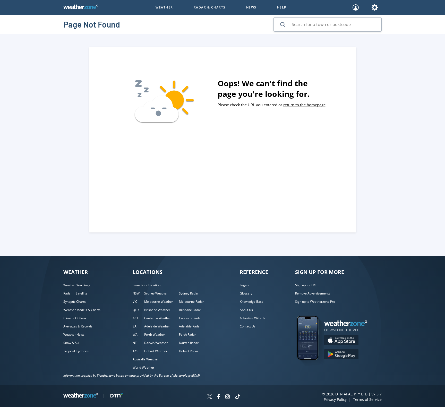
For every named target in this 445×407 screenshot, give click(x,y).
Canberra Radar (190, 318)
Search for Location (146, 285)
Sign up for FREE (306, 285)
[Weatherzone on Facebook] (218, 397)
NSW (136, 293)
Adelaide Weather (157, 326)
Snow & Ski (71, 343)
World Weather (143, 367)
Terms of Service (367, 399)
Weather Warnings (76, 285)
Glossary (246, 293)
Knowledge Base (251, 301)
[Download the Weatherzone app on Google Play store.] (341, 355)
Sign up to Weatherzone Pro (315, 301)
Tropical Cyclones (76, 351)
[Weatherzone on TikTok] (237, 397)
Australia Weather (146, 359)
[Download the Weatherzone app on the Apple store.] (341, 341)
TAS (135, 351)
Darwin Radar (189, 343)
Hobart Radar (188, 351)
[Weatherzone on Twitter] (209, 397)
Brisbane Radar (190, 310)
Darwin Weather (156, 343)
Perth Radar (187, 334)
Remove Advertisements (312, 293)
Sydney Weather (156, 293)
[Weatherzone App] (312, 366)
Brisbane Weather (157, 310)
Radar (67, 293)
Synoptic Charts (74, 301)
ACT (136, 318)
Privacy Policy (335, 399)
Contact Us (247, 326)
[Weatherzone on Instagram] (227, 397)
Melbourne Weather (158, 301)
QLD (136, 310)
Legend (245, 285)
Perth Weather (154, 334)
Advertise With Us (252, 318)
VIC (135, 301)
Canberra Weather (157, 318)
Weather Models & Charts (81, 310)
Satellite (81, 293)
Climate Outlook (74, 318)
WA (135, 334)
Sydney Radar (189, 293)
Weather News (73, 334)
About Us (246, 310)
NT (135, 343)
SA (134, 326)
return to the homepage (304, 104)
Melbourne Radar (191, 301)
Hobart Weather (155, 351)
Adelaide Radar (190, 326)
